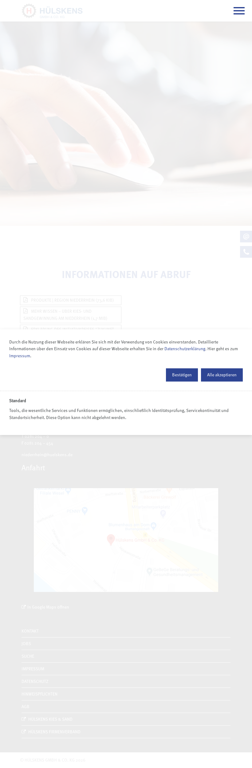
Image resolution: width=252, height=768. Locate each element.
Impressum (19, 356)
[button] (182, 374)
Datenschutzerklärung (184, 348)
